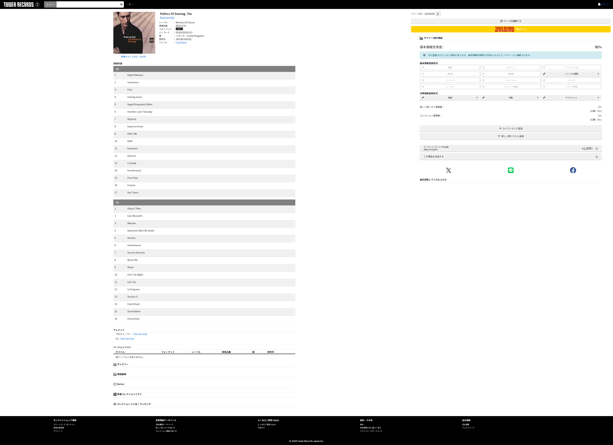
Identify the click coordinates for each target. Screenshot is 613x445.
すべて (49, 4)
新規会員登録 (58, 427)
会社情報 (465, 424)
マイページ (57, 431)
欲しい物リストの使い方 (165, 427)
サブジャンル (571, 97)
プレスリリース (468, 427)
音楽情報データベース (164, 424)
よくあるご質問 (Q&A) (267, 424)
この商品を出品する (434, 156)
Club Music (181, 42)
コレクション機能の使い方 (166, 431)
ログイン (606, 4)
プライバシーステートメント (371, 431)
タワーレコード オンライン (64, 424)
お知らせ (261, 427)
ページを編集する (512, 21)
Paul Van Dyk (167, 17)
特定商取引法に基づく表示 (370, 427)
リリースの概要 (571, 73)
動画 (450, 97)
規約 (361, 424)
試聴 (511, 97)
